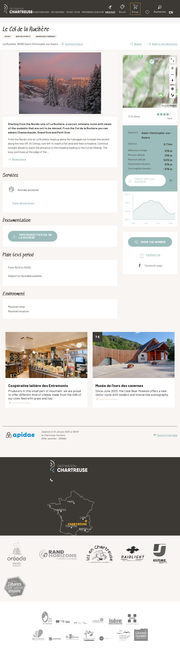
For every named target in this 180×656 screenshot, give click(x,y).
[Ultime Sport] (160, 554)
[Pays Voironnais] (72, 637)
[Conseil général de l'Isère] (115, 621)
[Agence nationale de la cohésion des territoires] (80, 622)
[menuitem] (18, 9)
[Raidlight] (133, 554)
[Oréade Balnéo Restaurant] (17, 554)
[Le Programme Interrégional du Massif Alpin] (63, 622)
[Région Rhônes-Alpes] (98, 620)
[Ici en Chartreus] (99, 554)
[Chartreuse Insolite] (15, 587)
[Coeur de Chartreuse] (38, 635)
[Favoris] (148, 12)
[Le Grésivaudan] (55, 639)
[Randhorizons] (58, 554)
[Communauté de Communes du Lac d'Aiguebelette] (106, 638)
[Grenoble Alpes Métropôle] (89, 635)
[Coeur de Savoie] (123, 636)
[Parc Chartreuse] (47, 618)
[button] (159, 9)
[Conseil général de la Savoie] (132, 619)
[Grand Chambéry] (141, 634)
